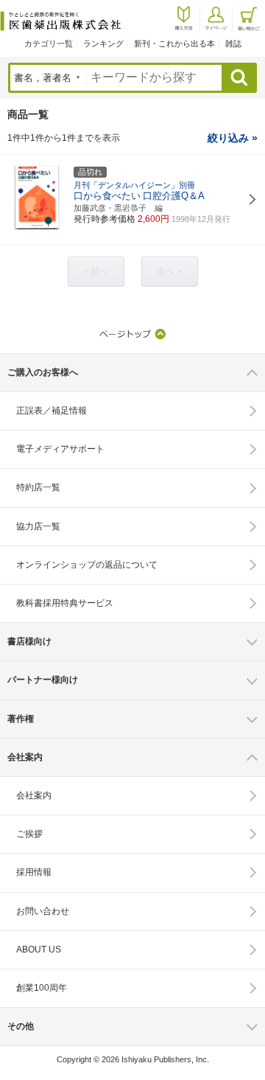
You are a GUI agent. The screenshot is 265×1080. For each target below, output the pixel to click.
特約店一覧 (38, 487)
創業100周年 (41, 988)
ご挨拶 (29, 834)
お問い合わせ (42, 911)
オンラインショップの (87, 565)
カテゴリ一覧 (48, 43)
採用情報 (34, 872)
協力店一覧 (38, 526)
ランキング (103, 43)
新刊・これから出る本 (174, 43)
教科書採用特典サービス (64, 603)
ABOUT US (38, 949)
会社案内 (34, 795)
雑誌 (233, 43)
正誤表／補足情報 (51, 410)
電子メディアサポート (60, 449)
